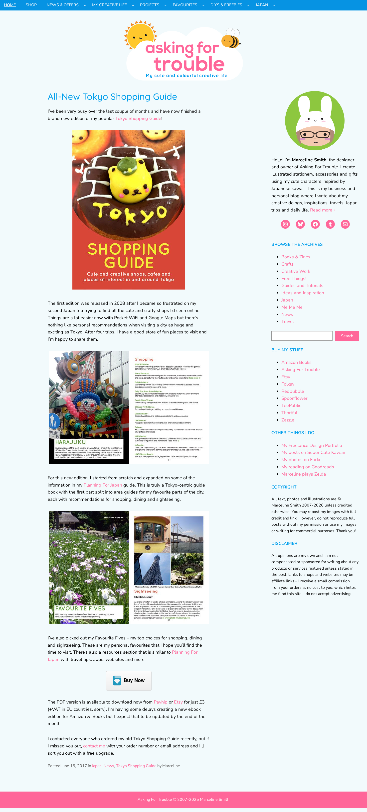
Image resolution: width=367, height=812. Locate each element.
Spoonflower (294, 398)
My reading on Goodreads (307, 467)
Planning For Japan (103, 485)
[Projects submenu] (165, 5)
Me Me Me (292, 307)
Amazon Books (296, 362)
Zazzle (287, 420)
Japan (97, 766)
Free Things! (293, 279)
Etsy (178, 702)
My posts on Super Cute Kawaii (313, 452)
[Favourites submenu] (203, 5)
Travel (287, 321)
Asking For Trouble (300, 370)
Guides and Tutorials (302, 286)
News (109, 766)
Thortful (289, 413)
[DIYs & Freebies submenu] (248, 5)
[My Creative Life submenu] (133, 5)
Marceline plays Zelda (303, 474)
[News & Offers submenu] (85, 5)
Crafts (287, 264)
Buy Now (134, 680)
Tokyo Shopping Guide (138, 118)
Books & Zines (295, 257)
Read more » (323, 210)
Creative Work (295, 271)
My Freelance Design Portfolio (311, 445)
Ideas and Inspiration (302, 293)
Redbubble (292, 391)
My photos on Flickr (301, 460)
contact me (94, 746)
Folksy (287, 384)
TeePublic (291, 405)
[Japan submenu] (274, 5)
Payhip (161, 702)
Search (347, 336)
